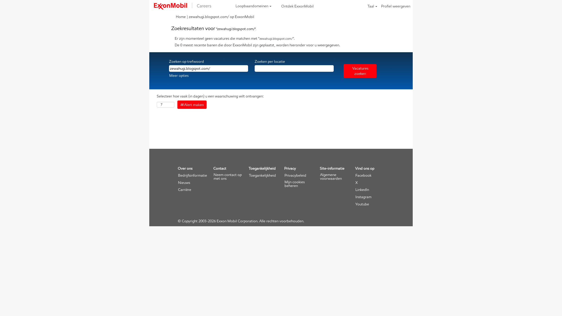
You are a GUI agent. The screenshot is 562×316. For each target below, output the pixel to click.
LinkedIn (362, 190)
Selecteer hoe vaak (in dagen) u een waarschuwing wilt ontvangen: (210, 96)
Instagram (363, 197)
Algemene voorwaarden (331, 177)
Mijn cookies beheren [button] (295, 184)
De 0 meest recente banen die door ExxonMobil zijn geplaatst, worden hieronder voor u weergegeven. (257, 45)
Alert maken (193, 104)
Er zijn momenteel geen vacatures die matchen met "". (235, 38)
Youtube (362, 204)
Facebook (363, 175)
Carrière (184, 190)
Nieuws (184, 183)
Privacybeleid (295, 175)
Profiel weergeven (395, 6)
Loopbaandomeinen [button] (252, 6)
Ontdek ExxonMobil (297, 6)
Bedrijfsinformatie (192, 175)
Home (181, 16)
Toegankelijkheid (262, 175)
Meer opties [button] (179, 75)
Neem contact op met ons (228, 177)
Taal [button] (371, 6)
